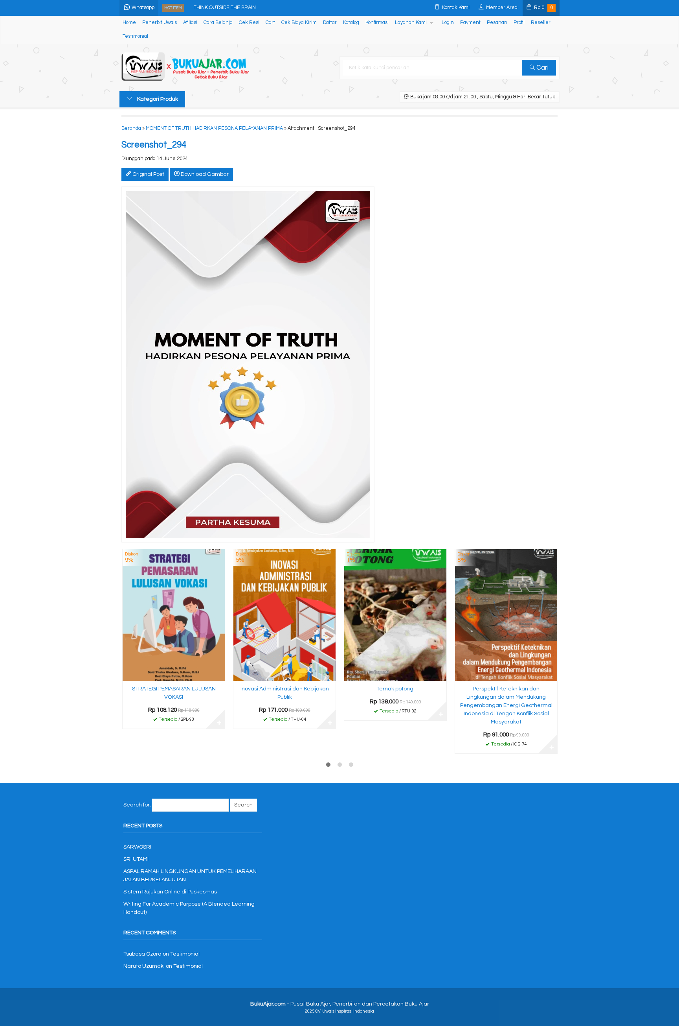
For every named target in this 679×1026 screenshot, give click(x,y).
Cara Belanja (218, 22)
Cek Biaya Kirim (299, 22)
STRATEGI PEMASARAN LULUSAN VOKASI (174, 693)
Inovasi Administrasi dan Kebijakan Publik (284, 693)
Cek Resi (249, 22)
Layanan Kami (411, 22)
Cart (270, 22)
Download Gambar (204, 174)
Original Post (147, 174)
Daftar (330, 22)
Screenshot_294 (153, 144)
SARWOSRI (137, 847)
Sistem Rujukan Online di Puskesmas (170, 892)
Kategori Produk (157, 99)
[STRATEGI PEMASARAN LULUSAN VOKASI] (174, 615)
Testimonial (135, 36)
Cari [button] (542, 67)
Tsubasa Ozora (142, 954)
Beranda (131, 128)
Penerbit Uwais (159, 22)
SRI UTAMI (136, 859)
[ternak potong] (395, 615)
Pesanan (497, 22)
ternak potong (395, 689)
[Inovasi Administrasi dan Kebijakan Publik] (284, 615)
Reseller (541, 22)
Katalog (351, 22)
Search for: (137, 805)
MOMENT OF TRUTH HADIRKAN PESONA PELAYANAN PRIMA (214, 128)
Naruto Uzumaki (144, 966)
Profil (519, 22)
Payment (470, 22)
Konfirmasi (377, 22)
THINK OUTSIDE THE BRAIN (225, 7)
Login (448, 22)
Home (129, 22)
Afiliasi (190, 22)
